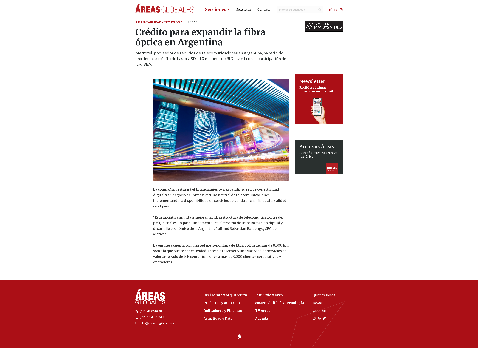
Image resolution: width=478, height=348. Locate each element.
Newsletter (244, 9)
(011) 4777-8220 (150, 311)
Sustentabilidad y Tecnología (159, 22)
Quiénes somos (324, 295)
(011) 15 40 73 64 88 (152, 317)
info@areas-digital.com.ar (157, 323)
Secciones (215, 9)
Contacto (264, 9)
